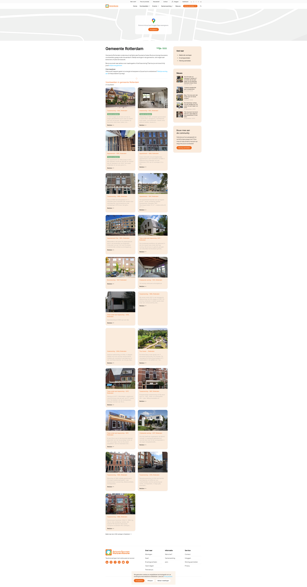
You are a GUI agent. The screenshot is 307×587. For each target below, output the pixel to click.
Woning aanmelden (189, 6)
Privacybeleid (168, 576)
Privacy (187, 566)
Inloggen (176, 1)
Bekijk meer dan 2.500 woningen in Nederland (118, 534)
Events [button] (154, 6)
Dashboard (185, 1)
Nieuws (178, 6)
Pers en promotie (144, 1)
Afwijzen (150, 580)
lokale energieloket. (115, 65)
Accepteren (153, 29)
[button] (200, 6)
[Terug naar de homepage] (112, 6)
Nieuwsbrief (156, 1)
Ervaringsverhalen (184, 58)
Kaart (147, 558)
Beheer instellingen (163, 580)
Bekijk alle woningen (185, 55)
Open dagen (149, 566)
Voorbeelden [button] (144, 6)
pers (166, 562)
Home (135, 6)
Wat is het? (133, 1)
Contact (165, 1)
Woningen (148, 554)
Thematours (149, 569)
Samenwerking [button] (166, 6)
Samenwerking (170, 558)
